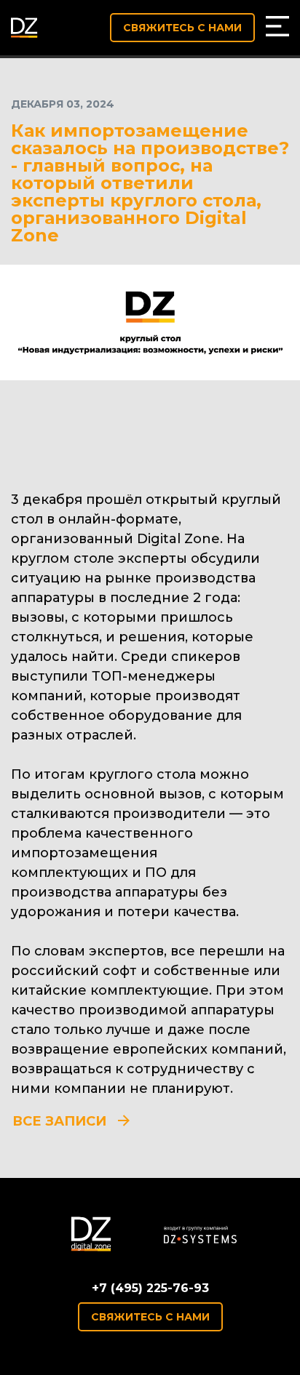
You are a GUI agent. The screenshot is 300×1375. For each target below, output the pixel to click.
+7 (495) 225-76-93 (150, 1288)
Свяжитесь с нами (182, 27)
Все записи (59, 1121)
